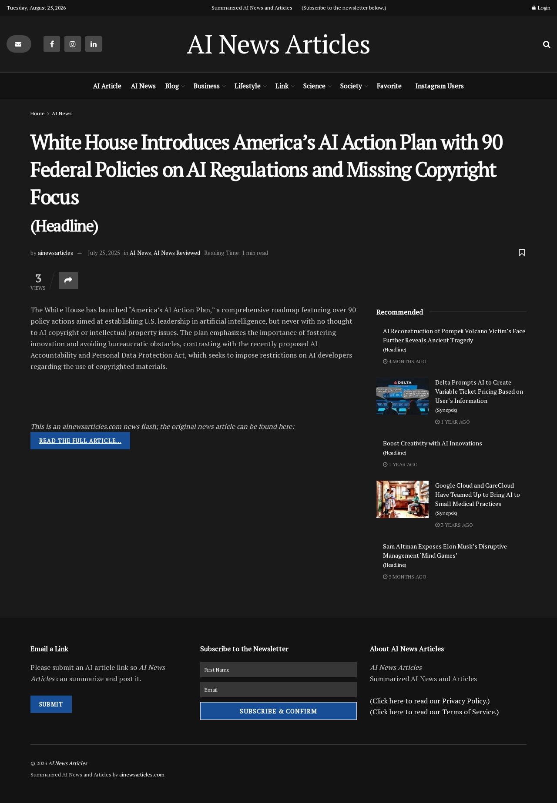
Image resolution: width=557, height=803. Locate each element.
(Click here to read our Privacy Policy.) (430, 701)
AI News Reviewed (177, 253)
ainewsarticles (55, 253)
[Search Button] (546, 44)
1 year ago (455, 421)
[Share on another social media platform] (68, 280)
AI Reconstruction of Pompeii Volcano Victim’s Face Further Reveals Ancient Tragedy (454, 340)
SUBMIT (51, 704)
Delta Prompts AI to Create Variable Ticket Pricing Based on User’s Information (479, 395)
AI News (143, 85)
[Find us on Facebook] (52, 44)
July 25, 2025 (104, 253)
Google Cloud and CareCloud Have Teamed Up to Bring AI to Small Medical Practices (477, 498)
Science (314, 85)
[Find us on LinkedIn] (93, 44)
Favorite (389, 85)
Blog (172, 85)
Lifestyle (248, 85)
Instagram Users (440, 85)
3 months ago (406, 576)
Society (351, 85)
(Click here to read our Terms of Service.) (434, 711)
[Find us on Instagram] (72, 44)
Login (543, 7)
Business (207, 85)
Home (37, 113)
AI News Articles (278, 44)
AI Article (107, 85)
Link (282, 85)
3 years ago (456, 525)
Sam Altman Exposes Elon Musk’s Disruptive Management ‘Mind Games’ (445, 555)
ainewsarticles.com (141, 774)
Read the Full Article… (80, 441)
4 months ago (406, 361)
